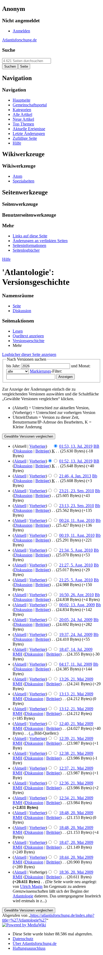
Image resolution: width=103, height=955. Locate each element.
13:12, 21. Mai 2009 (76, 709)
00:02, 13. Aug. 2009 (77, 605)
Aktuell (20, 461)
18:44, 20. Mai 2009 (76, 857)
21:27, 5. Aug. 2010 (76, 565)
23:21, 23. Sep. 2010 (76, 491)
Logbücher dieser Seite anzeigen (29, 354)
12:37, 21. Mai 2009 (76, 768)
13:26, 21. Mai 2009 (76, 679)
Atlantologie (23, 896)
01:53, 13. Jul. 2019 (75, 446)
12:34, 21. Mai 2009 (76, 798)
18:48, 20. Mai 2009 (76, 812)
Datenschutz (23, 938)
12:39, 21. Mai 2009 (76, 738)
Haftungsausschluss (29, 948)
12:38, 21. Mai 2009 (76, 753)
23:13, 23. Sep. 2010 (76, 505)
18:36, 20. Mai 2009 (76, 872)
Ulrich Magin (31, 886)
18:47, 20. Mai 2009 (76, 842)
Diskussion (23, 451)
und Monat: (80, 366)
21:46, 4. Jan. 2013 (75, 476)
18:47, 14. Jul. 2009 (75, 649)
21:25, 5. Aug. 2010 (76, 580)
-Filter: (46, 371)
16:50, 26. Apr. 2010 (76, 594)
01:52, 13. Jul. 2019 (75, 461)
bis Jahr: (13, 366)
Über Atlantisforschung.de (35, 943)
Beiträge (42, 451)
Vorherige (37, 446)
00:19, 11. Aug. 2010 (77, 535)
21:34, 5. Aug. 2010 (76, 550)
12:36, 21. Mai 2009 (76, 783)
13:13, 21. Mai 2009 (76, 694)
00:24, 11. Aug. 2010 (77, 520)
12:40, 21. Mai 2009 (76, 723)
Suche (8, 50)
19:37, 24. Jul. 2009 (75, 634)
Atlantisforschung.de (19, 40)
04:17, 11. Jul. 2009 (75, 664)
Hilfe (6, 259)
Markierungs (40, 371)
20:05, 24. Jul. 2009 (75, 619)
